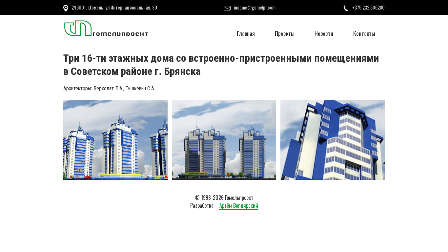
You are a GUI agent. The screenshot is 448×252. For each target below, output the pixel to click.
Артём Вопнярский (238, 205)
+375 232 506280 (368, 7)
